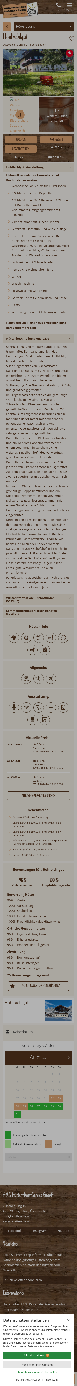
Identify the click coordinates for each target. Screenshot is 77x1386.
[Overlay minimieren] (68, 1320)
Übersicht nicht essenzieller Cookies (37, 1372)
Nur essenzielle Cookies (37, 1364)
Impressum (51, 1379)
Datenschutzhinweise (28, 1379)
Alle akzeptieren (34, 1355)
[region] (37, 1336)
